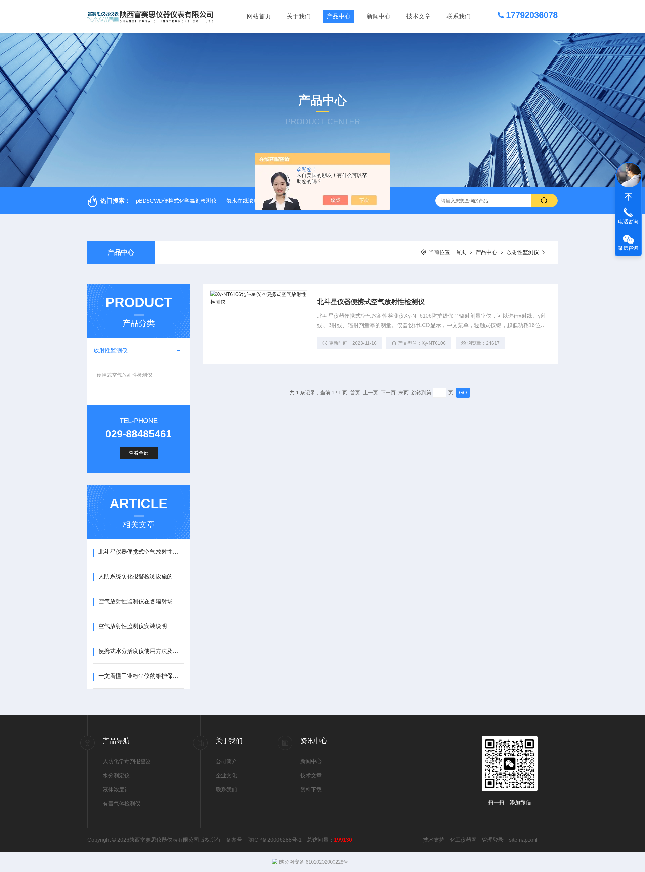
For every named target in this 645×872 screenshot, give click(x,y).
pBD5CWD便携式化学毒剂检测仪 (176, 201)
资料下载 (311, 789)
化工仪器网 (463, 840)
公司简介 (226, 761)
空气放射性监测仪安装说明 (132, 626)
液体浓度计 (116, 789)
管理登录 (493, 840)
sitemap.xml (523, 840)
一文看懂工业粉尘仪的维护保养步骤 (140, 676)
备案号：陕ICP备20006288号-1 (264, 840)
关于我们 (299, 16)
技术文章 (418, 16)
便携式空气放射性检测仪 (124, 375)
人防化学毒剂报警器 (127, 761)
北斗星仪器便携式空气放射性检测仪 (371, 301)
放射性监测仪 (523, 252)
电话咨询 (628, 221)
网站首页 (259, 16)
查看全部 (139, 453)
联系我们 (458, 16)
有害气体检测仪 (121, 803)
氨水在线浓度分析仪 (250, 201)
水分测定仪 (116, 775)
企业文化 (226, 775)
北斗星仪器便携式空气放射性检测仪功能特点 (140, 552)
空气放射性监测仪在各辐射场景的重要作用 (140, 601)
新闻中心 (379, 16)
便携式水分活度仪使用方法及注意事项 (140, 651)
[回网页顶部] (628, 197)
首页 (461, 252)
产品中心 (339, 16)
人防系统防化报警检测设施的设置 (140, 576)
